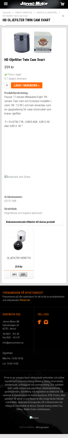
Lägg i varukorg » (27, 85)
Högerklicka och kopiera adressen (23, 213)
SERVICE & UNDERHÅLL (47, 12)
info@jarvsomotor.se (13, 342)
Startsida (7, 12)
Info (14, 274)
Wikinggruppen (42, 427)
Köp (23, 274)
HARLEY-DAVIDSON (23, 12)
